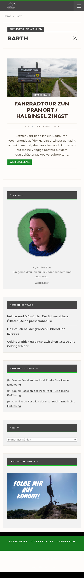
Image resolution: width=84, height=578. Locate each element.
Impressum (66, 541)
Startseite (18, 541)
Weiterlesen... (19, 161)
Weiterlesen (42, 283)
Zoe (14, 380)
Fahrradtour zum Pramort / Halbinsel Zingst (42, 110)
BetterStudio (47, 567)
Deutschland (41, 95)
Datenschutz (42, 541)
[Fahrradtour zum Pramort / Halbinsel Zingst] (42, 77)
